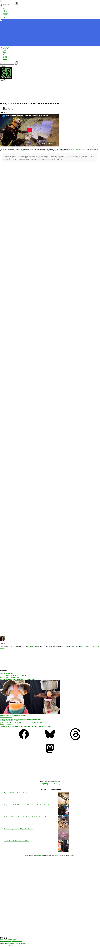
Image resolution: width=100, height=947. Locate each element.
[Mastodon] (50, 753)
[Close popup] (1, 20)
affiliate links (40, 855)
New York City (30, 646)
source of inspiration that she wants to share (22, 150)
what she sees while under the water (77, 149)
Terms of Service (12, 939)
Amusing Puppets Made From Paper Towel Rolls (13, 715)
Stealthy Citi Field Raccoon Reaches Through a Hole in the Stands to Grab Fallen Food (23, 722)
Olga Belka (3, 149)
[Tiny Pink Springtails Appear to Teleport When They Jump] (63, 839)
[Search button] (16, 63)
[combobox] (7, 64)
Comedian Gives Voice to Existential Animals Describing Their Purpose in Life (20, 719)
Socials (5, 56)
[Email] (6, 112)
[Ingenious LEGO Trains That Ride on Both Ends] (6, 673)
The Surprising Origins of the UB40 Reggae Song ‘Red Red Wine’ (17, 679)
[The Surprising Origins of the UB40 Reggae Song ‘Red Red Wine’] (9, 677)
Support (5, 57)
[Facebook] (1, 112)
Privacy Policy (3, 939)
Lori (1, 646)
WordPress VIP (25, 943)
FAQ (4, 52)
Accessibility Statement (5, 941)
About (4, 50)
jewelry (74, 646)
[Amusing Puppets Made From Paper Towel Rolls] (30, 713)
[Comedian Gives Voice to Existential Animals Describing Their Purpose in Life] (6, 717)
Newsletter (5, 54)
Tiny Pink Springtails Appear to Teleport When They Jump (18, 829)
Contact (5, 59)
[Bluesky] (3, 112)
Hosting (5, 53)
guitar (81, 646)
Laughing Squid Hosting (50, 783)
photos (88, 646)
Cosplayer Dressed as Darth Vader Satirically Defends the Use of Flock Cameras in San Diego (25, 726)
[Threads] (5, 112)
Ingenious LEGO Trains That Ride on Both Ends (13, 675)
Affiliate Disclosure (17, 941)
